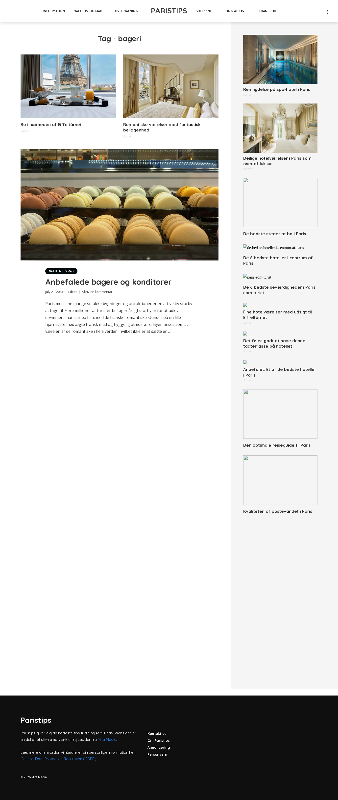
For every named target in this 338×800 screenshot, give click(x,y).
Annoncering (158, 747)
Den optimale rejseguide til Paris (277, 445)
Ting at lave (235, 11)
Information (54, 11)
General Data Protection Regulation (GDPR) (58, 758)
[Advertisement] (280, 595)
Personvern (157, 754)
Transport (268, 11)
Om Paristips (158, 740)
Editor (72, 291)
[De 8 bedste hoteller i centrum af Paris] (280, 247)
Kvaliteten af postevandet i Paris (277, 511)
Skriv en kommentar (97, 291)
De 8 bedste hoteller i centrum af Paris (278, 260)
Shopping (204, 11)
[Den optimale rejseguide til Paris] (280, 414)
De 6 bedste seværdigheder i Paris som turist (279, 289)
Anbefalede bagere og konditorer (108, 282)
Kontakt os (156, 733)
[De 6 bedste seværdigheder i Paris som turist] (280, 277)
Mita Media (107, 739)
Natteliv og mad (87, 11)
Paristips (169, 10)
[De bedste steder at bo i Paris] (280, 202)
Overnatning (126, 11)
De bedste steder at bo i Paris (274, 233)
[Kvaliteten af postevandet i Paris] (280, 480)
